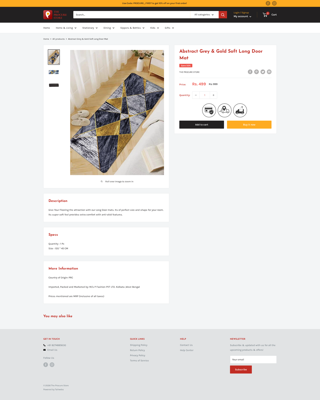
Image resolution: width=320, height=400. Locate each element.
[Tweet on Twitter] (262, 71)
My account (241, 16)
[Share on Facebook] (250, 71)
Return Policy (137, 350)
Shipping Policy (138, 345)
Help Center (186, 350)
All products (58, 39)
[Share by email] (269, 71)
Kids (152, 27)
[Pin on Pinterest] (256, 71)
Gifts (167, 27)
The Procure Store (189, 72)
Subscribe (241, 369)
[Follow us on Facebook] (268, 3)
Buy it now (249, 124)
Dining (107, 27)
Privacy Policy (137, 355)
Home (46, 27)
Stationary (88, 27)
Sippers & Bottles (130, 27)
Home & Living (64, 27)
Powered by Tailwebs (53, 389)
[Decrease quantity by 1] (195, 95)
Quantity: (184, 95)
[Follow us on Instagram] (274, 3)
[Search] (223, 14)
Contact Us (186, 345)
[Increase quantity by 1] (213, 95)
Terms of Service (139, 360)
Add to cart (201, 124)
